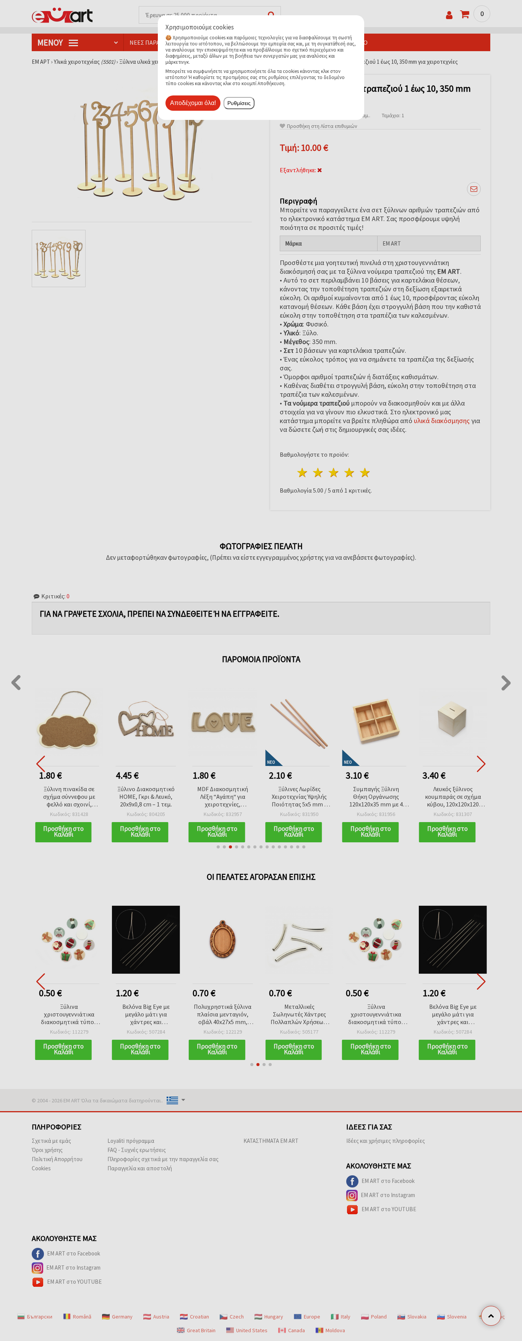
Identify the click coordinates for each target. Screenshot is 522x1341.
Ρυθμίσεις (239, 103)
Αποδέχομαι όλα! (193, 103)
